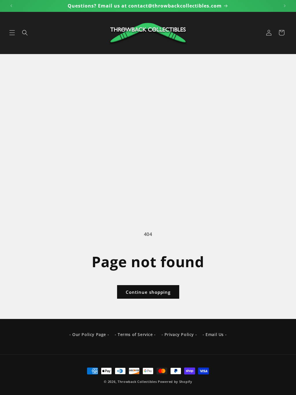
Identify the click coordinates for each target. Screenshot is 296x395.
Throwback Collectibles (137, 381)
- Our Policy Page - (89, 334)
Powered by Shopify (175, 381)
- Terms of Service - (135, 334)
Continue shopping (148, 292)
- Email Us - (215, 334)
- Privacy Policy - (179, 334)
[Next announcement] (284, 5)
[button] (12, 32)
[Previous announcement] (11, 5)
